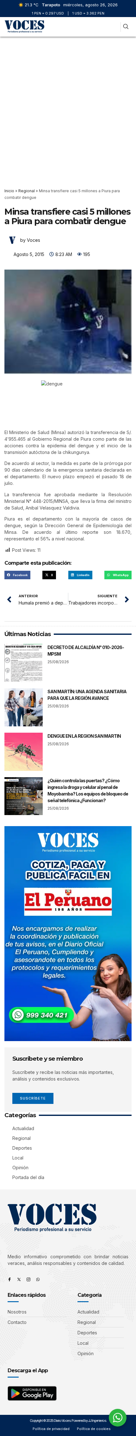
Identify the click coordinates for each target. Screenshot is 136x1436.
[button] (113, 27)
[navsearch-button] (125, 27)
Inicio (9, 190)
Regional (26, 190)
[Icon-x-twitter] (19, 1279)
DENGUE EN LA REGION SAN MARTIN (84, 736)
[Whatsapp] (38, 1279)
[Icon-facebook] (9, 1279)
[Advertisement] (68, 108)
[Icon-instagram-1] (28, 1279)
